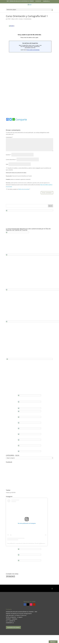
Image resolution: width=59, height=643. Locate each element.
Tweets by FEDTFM (10, 492)
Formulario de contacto (13, 627)
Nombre (8, 154)
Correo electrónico (11, 159)
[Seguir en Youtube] (34, 604)
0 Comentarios (27, 19)
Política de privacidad (24, 189)
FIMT (9, 19)
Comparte (21, 119)
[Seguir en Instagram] (31, 604)
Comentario (9, 137)
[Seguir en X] (28, 604)
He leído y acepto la (19, 189)
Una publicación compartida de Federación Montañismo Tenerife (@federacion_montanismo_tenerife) (32, 543)
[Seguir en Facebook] (25, 604)
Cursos (21, 19)
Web (7, 164)
